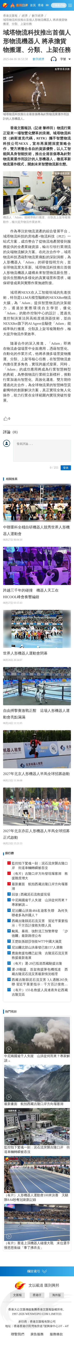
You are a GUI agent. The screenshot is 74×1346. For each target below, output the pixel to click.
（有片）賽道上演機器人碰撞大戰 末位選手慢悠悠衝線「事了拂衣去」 (37, 1245)
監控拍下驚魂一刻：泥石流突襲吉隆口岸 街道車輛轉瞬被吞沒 (40, 866)
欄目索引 (33, 1271)
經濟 (25, 15)
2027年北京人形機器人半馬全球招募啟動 (36, 774)
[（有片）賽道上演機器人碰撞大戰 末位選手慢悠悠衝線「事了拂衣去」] (37, 1222)
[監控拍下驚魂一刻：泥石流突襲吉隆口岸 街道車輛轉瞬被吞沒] (37, 1126)
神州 (48, 5)
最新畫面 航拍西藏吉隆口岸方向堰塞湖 (40, 886)
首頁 (33, 5)
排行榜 (9, 853)
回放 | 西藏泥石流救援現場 (31, 894)
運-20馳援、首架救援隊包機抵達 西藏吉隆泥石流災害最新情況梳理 (40, 972)
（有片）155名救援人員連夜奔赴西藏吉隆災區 (40, 992)
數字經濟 (37, 15)
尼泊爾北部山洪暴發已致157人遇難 (37, 947)
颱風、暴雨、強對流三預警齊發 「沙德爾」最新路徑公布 (40, 933)
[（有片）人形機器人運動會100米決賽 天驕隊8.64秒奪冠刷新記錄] (37, 1174)
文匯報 (17, 1295)
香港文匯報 (10, 15)
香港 (41, 5)
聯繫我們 (17, 1334)
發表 (65, 467)
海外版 (56, 1295)
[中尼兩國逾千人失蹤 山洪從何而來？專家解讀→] (37, 1035)
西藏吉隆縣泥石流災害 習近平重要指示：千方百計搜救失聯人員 (40, 923)
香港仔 (37, 1295)
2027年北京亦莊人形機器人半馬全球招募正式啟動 (36, 834)
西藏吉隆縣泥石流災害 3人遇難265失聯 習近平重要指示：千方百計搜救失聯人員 (40, 982)
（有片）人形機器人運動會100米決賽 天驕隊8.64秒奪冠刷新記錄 (36, 1197)
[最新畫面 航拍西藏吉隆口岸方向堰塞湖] (37, 1083)
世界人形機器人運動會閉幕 (25, 653)
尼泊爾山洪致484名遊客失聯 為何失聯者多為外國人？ (40, 913)
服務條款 (56, 1334)
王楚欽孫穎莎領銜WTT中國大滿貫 (37, 941)
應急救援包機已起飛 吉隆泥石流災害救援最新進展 (40, 955)
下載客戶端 (59, 5)
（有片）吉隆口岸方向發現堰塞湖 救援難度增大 (40, 876)
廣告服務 (37, 1334)
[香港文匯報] (5, 5)
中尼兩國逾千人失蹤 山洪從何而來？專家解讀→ (40, 902)
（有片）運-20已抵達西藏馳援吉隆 (37, 963)
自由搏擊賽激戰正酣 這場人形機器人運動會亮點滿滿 (36, 714)
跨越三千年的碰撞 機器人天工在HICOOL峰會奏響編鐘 (31, 593)
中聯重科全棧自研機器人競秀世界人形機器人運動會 (36, 530)
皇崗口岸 (22, 5)
